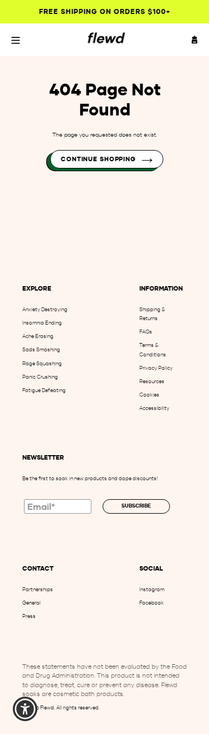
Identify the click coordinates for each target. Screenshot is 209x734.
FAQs (145, 332)
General (31, 603)
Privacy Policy (156, 368)
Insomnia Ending (42, 323)
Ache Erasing (38, 336)
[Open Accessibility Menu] (25, 709)
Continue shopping (98, 159)
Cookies (149, 395)
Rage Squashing (42, 363)
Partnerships (37, 589)
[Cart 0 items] (194, 39)
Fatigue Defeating (44, 390)
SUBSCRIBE (136, 506)
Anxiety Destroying (44, 309)
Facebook (151, 603)
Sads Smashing (41, 349)
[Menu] (15, 39)
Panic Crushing (40, 377)
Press (29, 616)
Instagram (151, 589)
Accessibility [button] (154, 408)
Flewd (47, 707)
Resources (151, 381)
